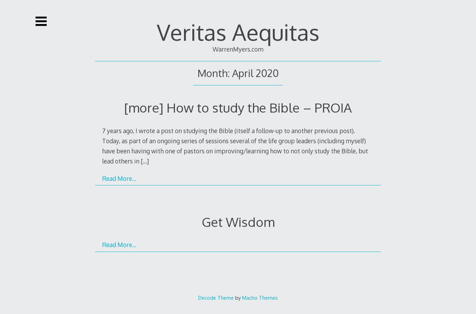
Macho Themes (260, 297)
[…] (145, 161)
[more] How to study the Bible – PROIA (238, 107)
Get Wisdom (238, 222)
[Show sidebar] (41, 21)
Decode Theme (216, 297)
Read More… (119, 178)
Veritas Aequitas (238, 32)
